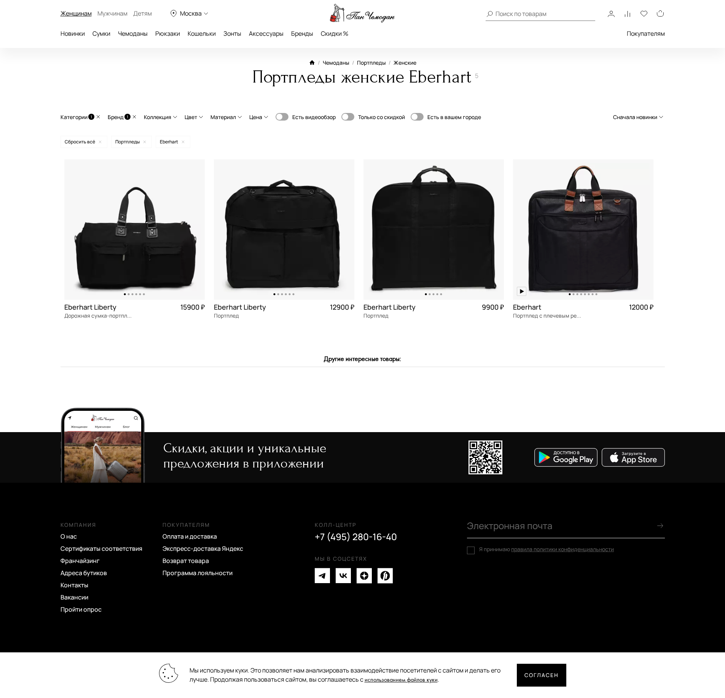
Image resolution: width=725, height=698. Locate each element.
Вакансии (74, 597)
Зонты (232, 33)
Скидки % (334, 33)
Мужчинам (112, 13)
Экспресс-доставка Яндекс (203, 548)
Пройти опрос (81, 609)
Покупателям (646, 33)
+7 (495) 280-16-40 (356, 536)
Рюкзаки (167, 33)
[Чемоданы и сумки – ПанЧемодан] (362, 13)
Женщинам (76, 13)
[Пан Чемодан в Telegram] (322, 576)
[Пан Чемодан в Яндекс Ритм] (385, 576)
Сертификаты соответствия (101, 548)
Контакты (74, 585)
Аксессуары (266, 33)
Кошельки (202, 33)
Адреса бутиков (84, 573)
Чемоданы (133, 33)
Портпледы (371, 62)
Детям (142, 13)
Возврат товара (186, 560)
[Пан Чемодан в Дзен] (364, 576)
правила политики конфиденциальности (562, 549)
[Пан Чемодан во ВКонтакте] (343, 576)
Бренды (302, 33)
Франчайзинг (80, 560)
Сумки (101, 33)
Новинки (73, 33)
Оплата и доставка (190, 536)
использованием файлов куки (401, 680)
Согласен (541, 675)
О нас (69, 536)
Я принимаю (546, 549)
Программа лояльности (198, 573)
